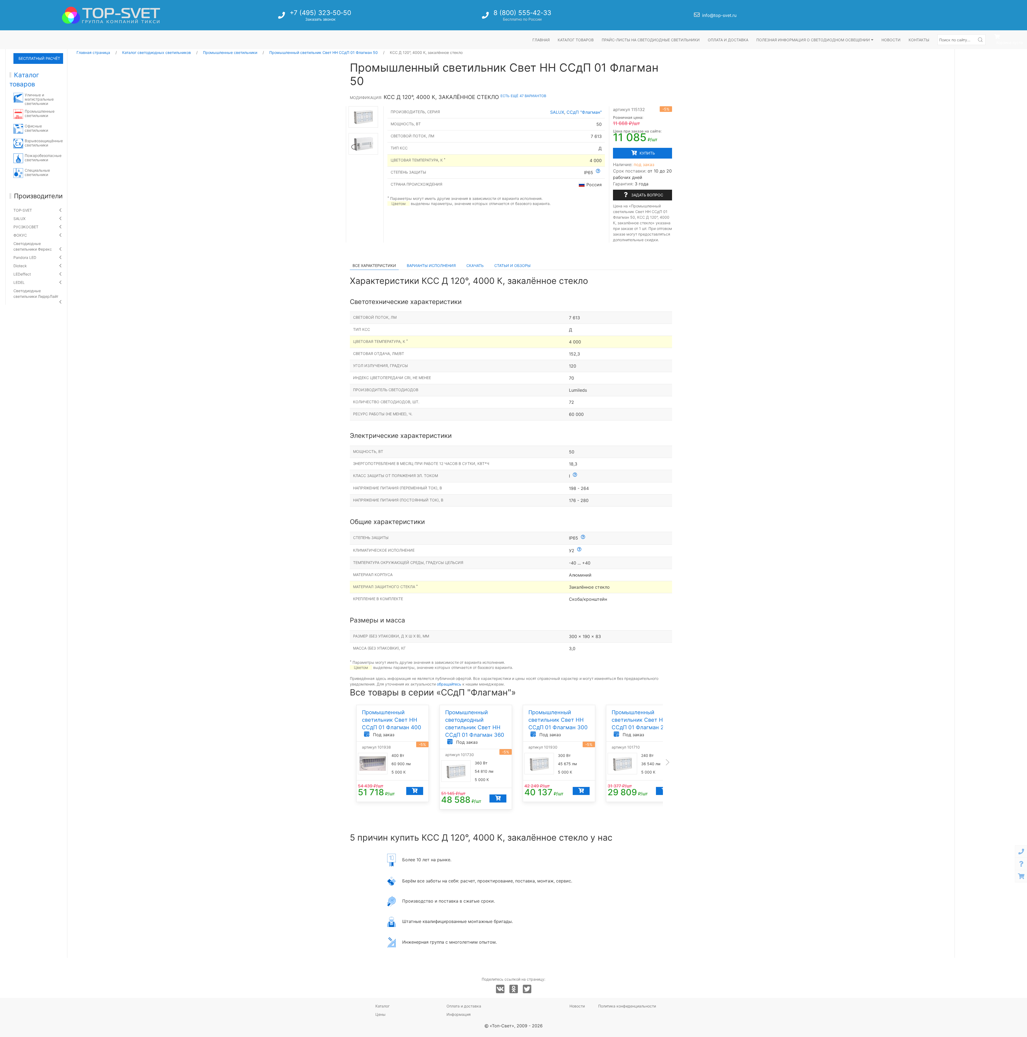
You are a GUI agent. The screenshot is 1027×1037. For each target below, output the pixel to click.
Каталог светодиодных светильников (156, 52)
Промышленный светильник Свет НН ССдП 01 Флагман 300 (558, 720)
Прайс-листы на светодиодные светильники (651, 40)
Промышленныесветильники (40, 113)
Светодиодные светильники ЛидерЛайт (35, 293)
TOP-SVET (22, 210)
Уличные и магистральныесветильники (39, 99)
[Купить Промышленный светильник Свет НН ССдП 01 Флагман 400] (414, 791)
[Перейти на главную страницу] (111, 15)
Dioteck (20, 265)
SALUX (19, 218)
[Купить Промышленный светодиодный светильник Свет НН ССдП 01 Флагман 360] (497, 798)
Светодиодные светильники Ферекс (32, 246)
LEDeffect (22, 274)
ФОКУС (20, 235)
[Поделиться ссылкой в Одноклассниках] (513, 989)
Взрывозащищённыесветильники (44, 142)
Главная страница (93, 52)
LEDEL (19, 282)
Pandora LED (24, 257)
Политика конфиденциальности (627, 1006)
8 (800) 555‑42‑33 (522, 13)
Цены (380, 1014)
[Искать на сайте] (980, 39)
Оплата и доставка (728, 40)
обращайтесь (449, 684)
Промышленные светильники (230, 52)
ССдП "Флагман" (584, 112)
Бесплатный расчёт (39, 58)
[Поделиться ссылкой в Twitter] (527, 989)
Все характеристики (374, 265)
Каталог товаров (576, 40)
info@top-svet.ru (719, 15)
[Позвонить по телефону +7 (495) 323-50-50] (282, 17)
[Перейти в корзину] (1021, 876)
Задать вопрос (646, 195)
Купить (646, 153)
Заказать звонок (320, 19)
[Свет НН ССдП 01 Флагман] (363, 117)
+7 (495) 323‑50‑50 (320, 13)
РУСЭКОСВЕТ (25, 227)
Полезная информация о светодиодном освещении (813, 40)
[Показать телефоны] (1021, 851)
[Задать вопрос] (1021, 864)
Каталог (382, 1006)
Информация (459, 1014)
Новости (891, 40)
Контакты (919, 40)
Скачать (475, 265)
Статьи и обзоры (512, 265)
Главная (541, 40)
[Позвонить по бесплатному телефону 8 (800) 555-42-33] (485, 17)
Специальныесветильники (37, 172)
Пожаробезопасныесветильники (43, 157)
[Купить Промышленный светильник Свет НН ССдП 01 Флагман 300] (580, 791)
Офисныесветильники (36, 128)
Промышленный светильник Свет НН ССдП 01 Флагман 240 (641, 720)
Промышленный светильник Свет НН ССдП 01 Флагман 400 (391, 720)
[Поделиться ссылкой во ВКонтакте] (500, 989)
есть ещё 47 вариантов (523, 96)
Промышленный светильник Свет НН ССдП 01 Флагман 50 (323, 52)
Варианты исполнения (431, 265)
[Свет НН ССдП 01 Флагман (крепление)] (363, 143)
